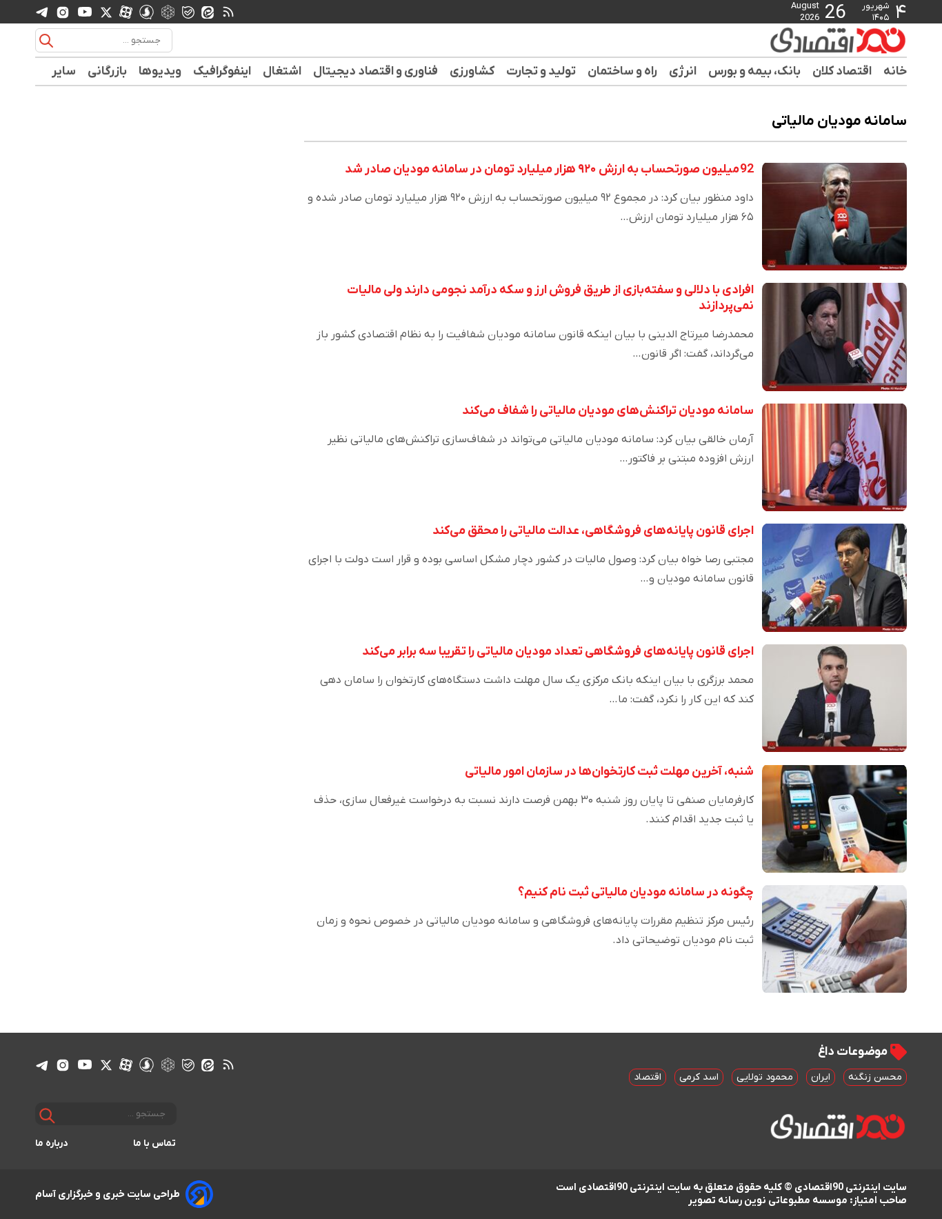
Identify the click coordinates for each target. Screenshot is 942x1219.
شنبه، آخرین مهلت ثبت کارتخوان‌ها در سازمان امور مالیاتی (609, 772)
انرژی (683, 71)
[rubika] (168, 11)
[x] (106, 12)
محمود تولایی (764, 1077)
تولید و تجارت (541, 71)
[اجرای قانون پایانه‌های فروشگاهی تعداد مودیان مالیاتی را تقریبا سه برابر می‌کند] (834, 698)
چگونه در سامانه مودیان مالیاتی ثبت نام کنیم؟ (636, 892)
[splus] (146, 11)
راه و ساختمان (623, 71)
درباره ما (51, 1143)
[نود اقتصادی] (798, 40)
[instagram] (63, 12)
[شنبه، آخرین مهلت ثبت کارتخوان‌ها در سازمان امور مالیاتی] (834, 818)
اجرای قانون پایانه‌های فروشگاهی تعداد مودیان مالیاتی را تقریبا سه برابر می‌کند (558, 652)
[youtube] (85, 11)
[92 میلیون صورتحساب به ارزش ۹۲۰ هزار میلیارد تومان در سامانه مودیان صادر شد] (834, 216)
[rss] (228, 11)
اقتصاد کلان (842, 71)
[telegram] (42, 12)
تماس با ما (155, 1143)
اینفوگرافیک (222, 71)
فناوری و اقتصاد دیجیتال (376, 71)
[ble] (188, 12)
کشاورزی (472, 71)
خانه (895, 71)
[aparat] (125, 12)
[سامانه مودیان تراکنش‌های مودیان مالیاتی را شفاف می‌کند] (834, 458)
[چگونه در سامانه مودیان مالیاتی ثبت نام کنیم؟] (834, 939)
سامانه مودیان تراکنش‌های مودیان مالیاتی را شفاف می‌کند (608, 411)
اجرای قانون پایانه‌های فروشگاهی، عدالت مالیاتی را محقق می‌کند (593, 531)
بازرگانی (108, 71)
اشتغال (282, 71)
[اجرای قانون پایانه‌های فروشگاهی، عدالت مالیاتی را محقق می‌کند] (834, 578)
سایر (64, 71)
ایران (820, 1077)
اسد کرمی (699, 1077)
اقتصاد (647, 1077)
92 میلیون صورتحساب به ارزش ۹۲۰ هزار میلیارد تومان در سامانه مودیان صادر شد (549, 169)
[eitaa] (207, 12)
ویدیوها (160, 71)
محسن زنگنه (875, 1077)
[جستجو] (46, 40)
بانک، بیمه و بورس (754, 71)
